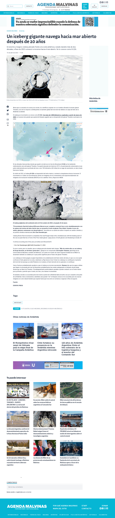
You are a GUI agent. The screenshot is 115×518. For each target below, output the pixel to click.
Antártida (54, 13)
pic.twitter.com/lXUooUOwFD (43, 242)
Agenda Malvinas (12, 31)
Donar (105, 506)
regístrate (19, 492)
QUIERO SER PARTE (85, 6)
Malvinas (45, 13)
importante (17, 302)
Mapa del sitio (60, 509)
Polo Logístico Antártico (81, 13)
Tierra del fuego (33, 13)
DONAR (16, 308)
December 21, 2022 (40, 245)
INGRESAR (104, 6)
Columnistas (107, 13)
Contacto (86, 509)
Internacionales (9, 13)
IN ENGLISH (94, 6)
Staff (84, 506)
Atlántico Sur (65, 13)
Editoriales (96, 13)
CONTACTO (29, 6)
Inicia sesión (11, 492)
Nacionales (21, 13)
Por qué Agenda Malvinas (65, 506)
